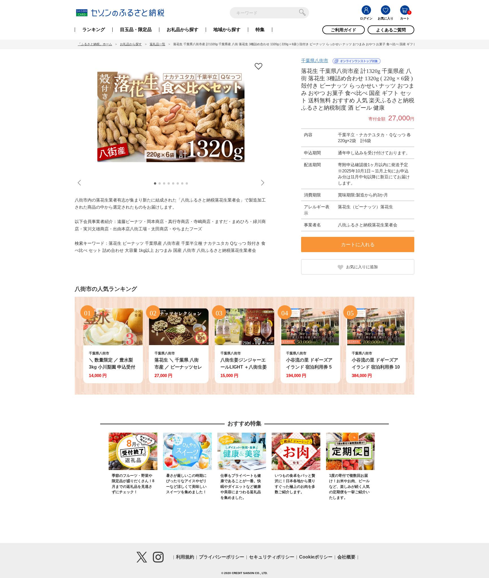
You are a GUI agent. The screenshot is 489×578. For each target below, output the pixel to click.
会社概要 (346, 557)
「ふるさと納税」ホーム (95, 44)
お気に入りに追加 (362, 267)
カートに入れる (358, 244)
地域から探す (227, 29)
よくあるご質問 (391, 29)
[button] (155, 183)
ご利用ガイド (343, 29)
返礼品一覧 (157, 44)
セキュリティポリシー (271, 557)
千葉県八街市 (314, 60)
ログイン (366, 18)
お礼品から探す (182, 29)
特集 (260, 29)
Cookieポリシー (316, 557)
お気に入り (385, 18)
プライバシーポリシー (221, 557)
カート (404, 18)
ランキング (93, 29)
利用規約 (185, 557)
